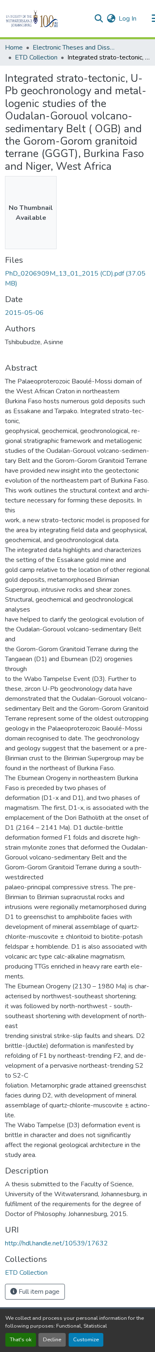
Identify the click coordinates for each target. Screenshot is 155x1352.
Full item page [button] (38, 1291)
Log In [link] (127, 18)
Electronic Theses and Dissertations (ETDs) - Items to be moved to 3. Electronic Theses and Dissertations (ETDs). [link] (74, 47)
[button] (46, 18)
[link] (77, 278)
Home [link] (14, 47)
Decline (52, 1339)
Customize (86, 1339)
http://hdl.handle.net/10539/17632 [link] (56, 1243)
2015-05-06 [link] (24, 312)
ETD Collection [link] (36, 57)
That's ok (20, 1339)
